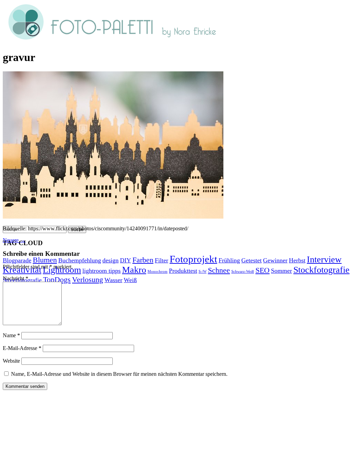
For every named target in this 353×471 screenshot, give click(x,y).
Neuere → (14, 240)
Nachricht (15, 278)
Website (11, 361)
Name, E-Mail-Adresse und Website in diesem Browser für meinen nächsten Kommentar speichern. (119, 374)
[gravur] (113, 217)
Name (11, 335)
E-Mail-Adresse (22, 348)
